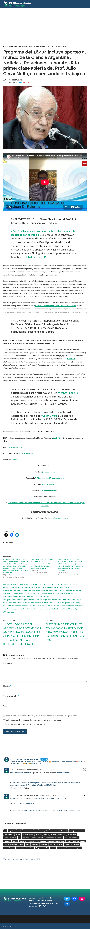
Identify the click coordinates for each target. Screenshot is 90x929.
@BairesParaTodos (45, 811)
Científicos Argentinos (12, 587)
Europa (53, 834)
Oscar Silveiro (64, 599)
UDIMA (29, 609)
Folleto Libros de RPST (36, 256)
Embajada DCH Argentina (77, 831)
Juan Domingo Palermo (49, 490)
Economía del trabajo (66, 587)
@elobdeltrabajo (48, 472)
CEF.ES (36, 584)
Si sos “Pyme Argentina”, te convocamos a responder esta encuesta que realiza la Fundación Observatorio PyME (65, 632)
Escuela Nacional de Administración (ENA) (49, 590)
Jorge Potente (46, 593)
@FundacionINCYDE (44, 785)
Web (5, 706)
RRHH (50, 606)
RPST (43, 606)
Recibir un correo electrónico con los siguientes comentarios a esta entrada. (33, 720)
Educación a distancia (12, 590)
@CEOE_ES (66, 782)
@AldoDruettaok (45, 782)
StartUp (52, 844)
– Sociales (55, 306)
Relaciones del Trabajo (11, 844)
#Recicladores (61, 798)
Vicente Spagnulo (68, 392)
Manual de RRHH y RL (12, 596)
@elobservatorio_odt (50, 484)
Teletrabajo (29, 848)
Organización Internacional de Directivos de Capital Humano (46, 841)
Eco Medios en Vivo (26, 453)
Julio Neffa (58, 593)
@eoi (55, 785)
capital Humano (10, 584)
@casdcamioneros (73, 811)
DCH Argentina (50, 587)
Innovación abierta (37, 837)
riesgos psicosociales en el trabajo (26, 606)
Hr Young (8, 593)
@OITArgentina (30, 785)
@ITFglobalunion (59, 811)
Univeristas (39, 609)
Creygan (14, 926)
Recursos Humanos (12, 46)
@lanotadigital (33, 782)
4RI (5, 831)
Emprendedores (28, 834)
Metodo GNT (28, 596)
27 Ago (53, 770)
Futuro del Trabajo (74, 590)
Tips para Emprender (42, 848)
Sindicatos (44, 844)
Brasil (19, 831)
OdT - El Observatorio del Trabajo (24, 769)
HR (19, 837)
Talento (76, 844)
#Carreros (50, 798)
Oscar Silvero (50, 415)
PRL (5, 603)
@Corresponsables (20, 782)
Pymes (69, 841)
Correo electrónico (11, 696)
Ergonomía (27, 590)
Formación (61, 834)
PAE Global (76, 599)
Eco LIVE (56, 438)
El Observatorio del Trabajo (59, 831)
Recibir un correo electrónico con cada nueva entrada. (25, 724)
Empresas (38, 834)
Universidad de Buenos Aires (56, 609)
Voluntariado (9, 612)
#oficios (29, 773)
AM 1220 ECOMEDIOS (18, 447)
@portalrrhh (75, 782)
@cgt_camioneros (17, 785)
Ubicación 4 (56, 46)
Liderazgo (7, 841)
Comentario (8, 663)
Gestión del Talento (10, 837)
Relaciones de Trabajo (34, 603)
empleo (18, 834)
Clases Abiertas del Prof (32, 587)
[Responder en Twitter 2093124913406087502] (12, 788)
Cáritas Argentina (25, 584)
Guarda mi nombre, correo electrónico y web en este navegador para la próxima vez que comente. (41, 716)
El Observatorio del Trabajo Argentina (49, 478)
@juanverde (56, 782)
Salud (27, 844)
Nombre (7, 686)
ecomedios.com (17, 459)
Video (65, 46)
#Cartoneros (41, 798)
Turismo (60, 848)
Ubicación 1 (45, 46)
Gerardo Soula (72, 834)
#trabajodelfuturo (63, 773)
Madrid (15, 841)
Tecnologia (20, 848)
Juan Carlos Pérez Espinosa (54, 837)
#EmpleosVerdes (16, 773)
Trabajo (35, 46)
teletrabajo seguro (11, 609)
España (46, 834)
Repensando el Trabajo (72, 603)
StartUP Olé (68, 844)
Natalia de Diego (42, 596)
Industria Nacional (32, 593)
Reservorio (27, 46)
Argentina (12, 831)
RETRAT (7, 606)
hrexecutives (18, 593)
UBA (22, 609)
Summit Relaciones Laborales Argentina (70, 606)
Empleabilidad (8, 834)
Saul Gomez (35, 844)
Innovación (26, 837)
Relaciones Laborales (53, 603)
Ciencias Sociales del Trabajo (67, 584)
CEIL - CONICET (47, 584)
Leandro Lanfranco (72, 593)
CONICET (71, 359)
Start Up (59, 844)
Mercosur (23, 841)
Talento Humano (9, 848)
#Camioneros (15, 798)
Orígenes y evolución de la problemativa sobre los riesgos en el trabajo (30, 599)
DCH (36, 831)
